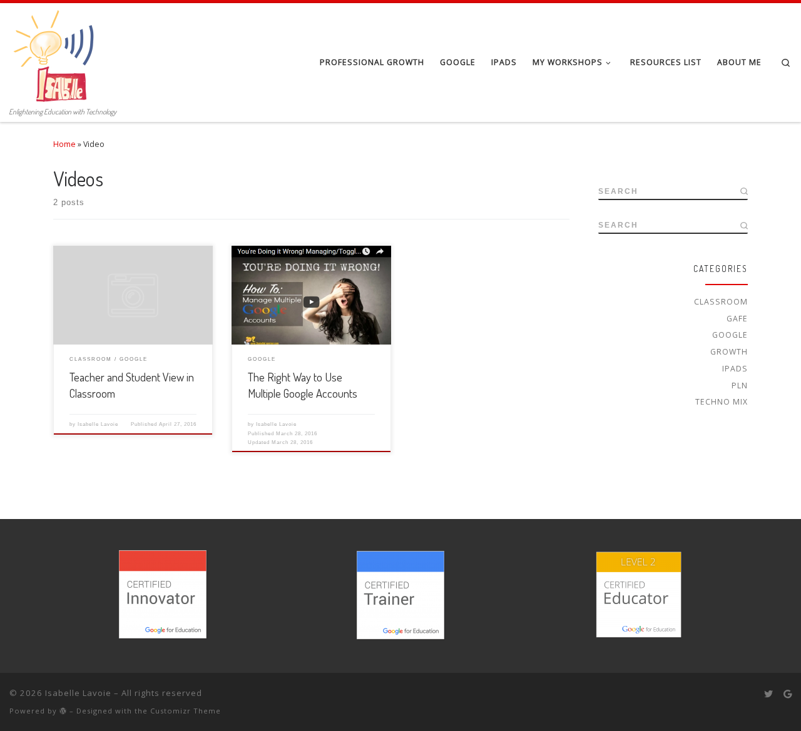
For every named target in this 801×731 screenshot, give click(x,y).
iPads (735, 368)
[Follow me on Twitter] (768, 694)
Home (64, 144)
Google (730, 335)
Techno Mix (721, 401)
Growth (729, 351)
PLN (740, 385)
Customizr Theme (185, 710)
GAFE (737, 318)
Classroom (721, 301)
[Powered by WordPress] (63, 710)
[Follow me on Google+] (787, 694)
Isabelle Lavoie (98, 424)
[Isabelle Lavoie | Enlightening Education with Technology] (56, 53)
